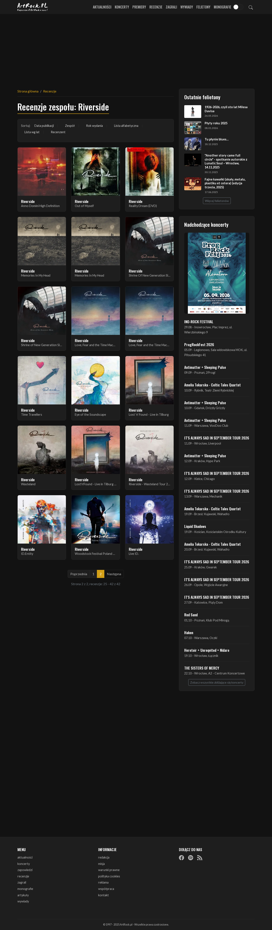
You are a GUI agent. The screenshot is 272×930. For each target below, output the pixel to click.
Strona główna (27, 91)
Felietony (203, 7)
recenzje (23, 876)
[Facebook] (181, 857)
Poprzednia (78, 574)
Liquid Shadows (195, 526)
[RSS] (199, 857)
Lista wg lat (32, 132)
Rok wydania (94, 125)
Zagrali (171, 7)
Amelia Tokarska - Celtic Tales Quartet (212, 384)
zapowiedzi (25, 870)
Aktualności (102, 7)
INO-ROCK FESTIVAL (198, 321)
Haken (188, 632)
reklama (103, 882)
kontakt (103, 895)
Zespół (70, 125)
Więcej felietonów (217, 201)
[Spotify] (190, 857)
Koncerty (122, 7)
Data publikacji (44, 125)
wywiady (23, 901)
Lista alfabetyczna (126, 125)
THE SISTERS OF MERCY (201, 668)
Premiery (139, 7)
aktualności (25, 857)
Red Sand (191, 614)
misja (101, 864)
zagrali (21, 882)
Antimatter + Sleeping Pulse (205, 367)
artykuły (23, 895)
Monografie (222, 7)
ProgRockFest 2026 (199, 344)
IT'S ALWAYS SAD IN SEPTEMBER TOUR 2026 (216, 438)
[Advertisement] (136, 48)
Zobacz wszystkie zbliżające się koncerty (216, 682)
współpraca (106, 889)
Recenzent (58, 132)
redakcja (103, 857)
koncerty (23, 864)
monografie (25, 889)
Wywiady (186, 7)
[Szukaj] (251, 7)
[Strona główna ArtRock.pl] (32, 7)
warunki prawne (109, 870)
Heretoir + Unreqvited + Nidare (206, 650)
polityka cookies (109, 876)
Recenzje (155, 7)
